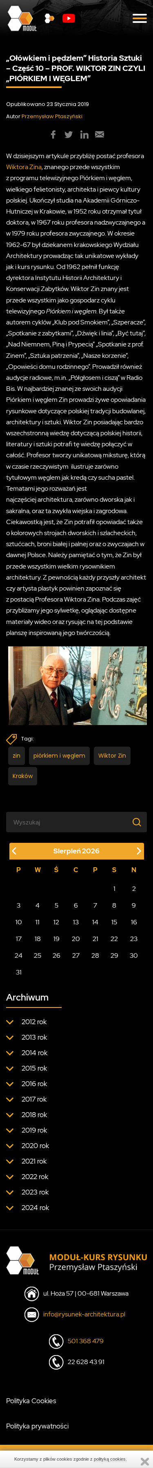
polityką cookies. (110, 1459)
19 (56, 939)
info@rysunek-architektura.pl (84, 1314)
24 (18, 955)
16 (134, 922)
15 (114, 922)
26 (56, 955)
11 (37, 922)
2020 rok (35, 1145)
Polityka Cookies (31, 1400)
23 (133, 939)
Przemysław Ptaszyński (52, 116)
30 (134, 955)
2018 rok (34, 1114)
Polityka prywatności (37, 1426)
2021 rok (34, 1161)
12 (56, 922)
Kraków (23, 776)
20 (76, 939)
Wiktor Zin (112, 756)
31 (19, 972)
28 (95, 955)
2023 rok (35, 1192)
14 (95, 922)
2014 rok (34, 1052)
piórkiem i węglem (59, 756)
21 (95, 939)
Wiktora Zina (24, 167)
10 (19, 922)
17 (19, 939)
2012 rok (34, 1021)
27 (76, 955)
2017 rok (34, 1099)
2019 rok (34, 1130)
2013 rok (34, 1037)
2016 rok (34, 1083)
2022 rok (35, 1176)
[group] (53, 134)
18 (38, 939)
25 (37, 955)
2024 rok (35, 1207)
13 (76, 922)
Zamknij (145, 1462)
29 (114, 955)
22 (114, 939)
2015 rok (34, 1068)
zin (16, 756)
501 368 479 (86, 1341)
